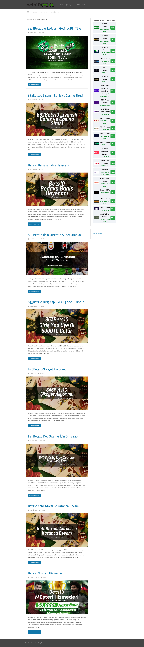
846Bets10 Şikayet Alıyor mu (47, 369)
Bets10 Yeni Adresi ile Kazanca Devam (53, 506)
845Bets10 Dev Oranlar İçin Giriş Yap (53, 436)
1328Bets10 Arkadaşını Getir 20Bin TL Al (55, 28)
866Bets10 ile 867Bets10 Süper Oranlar (54, 235)
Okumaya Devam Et (34, 85)
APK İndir (43, 12)
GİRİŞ (112, 27)
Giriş (28, 12)
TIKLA (112, 39)
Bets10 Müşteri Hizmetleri (45, 573)
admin (42, 32)
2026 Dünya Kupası (56, 12)
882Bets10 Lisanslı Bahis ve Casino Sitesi (55, 95)
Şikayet (35, 12)
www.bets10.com (97, 233)
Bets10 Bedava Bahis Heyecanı (48, 165)
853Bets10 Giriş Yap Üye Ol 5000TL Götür (56, 302)
